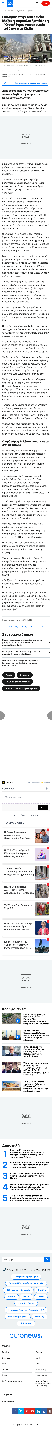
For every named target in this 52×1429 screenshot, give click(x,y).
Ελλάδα (42, 1290)
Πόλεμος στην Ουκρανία (18, 681)
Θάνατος (39, 1316)
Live (46, 3)
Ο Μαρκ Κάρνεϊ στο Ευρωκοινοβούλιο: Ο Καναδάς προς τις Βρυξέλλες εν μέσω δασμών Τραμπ (20, 663)
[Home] (3, 11)
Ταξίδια (5, 1369)
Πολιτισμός (26, 1323)
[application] (26, 48)
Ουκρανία (24, 675)
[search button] (47, 1259)
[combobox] (26, 1259)
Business (6, 1358)
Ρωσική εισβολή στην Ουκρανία (21, 688)
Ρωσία (9, 675)
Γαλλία (41, 1296)
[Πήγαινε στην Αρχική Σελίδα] (10, 3)
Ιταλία (26, 1296)
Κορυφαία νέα (14, 1009)
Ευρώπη (10, 11)
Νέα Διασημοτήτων (17, 1316)
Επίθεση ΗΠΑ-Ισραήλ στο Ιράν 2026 (26, 1283)
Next (4, 1363)
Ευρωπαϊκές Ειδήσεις (24, 11)
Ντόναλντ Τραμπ (26, 1303)
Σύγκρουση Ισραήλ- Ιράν (26, 1276)
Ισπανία (11, 1296)
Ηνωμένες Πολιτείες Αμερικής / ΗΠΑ (26, 1310)
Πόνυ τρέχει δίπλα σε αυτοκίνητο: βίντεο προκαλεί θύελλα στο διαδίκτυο (21, 652)
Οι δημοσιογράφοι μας (12, 1381)
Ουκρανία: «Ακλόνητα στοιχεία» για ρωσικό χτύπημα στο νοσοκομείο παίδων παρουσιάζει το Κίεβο (22, 642)
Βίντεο (5, 1375)
